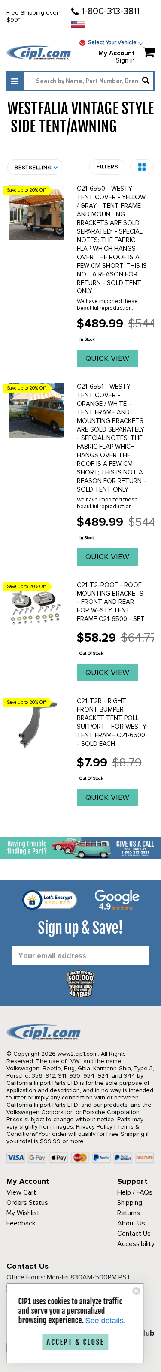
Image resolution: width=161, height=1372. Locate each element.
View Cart (21, 1192)
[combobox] (89, 81)
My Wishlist (22, 1213)
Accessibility (136, 1244)
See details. (107, 1320)
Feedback (21, 1223)
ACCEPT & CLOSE (77, 1342)
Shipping (129, 1202)
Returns (128, 1213)
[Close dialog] (138, 1291)
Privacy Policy (94, 1126)
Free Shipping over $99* (32, 16)
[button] (142, 166)
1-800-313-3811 (111, 11)
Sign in (125, 60)
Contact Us (134, 1233)
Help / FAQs (134, 1192)
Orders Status (27, 1202)
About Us (131, 1223)
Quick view (107, 358)
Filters (107, 167)
